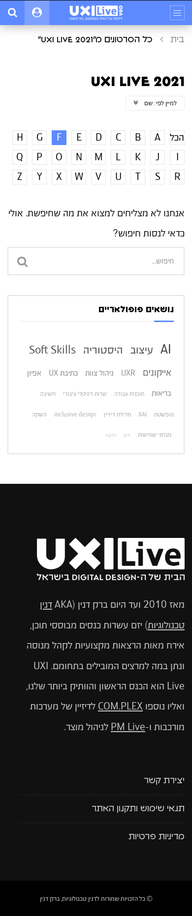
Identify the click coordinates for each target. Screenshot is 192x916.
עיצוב (141, 349)
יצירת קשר (164, 780)
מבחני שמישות (154, 435)
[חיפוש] (12, 12)
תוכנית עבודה (129, 394)
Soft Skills (52, 349)
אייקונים (157, 372)
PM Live (128, 727)
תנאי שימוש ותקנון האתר (138, 808)
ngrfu (110, 435)
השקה (39, 414)
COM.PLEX (120, 706)
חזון (127, 435)
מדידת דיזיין (117, 414)
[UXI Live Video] (96, 12)
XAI (142, 414)
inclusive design (75, 414)
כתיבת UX (63, 373)
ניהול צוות (99, 373)
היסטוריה (103, 349)
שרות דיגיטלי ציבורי (85, 394)
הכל (177, 137)
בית (177, 39)
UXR (128, 373)
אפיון (34, 373)
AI (165, 349)
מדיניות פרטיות (156, 836)
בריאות (161, 393)
